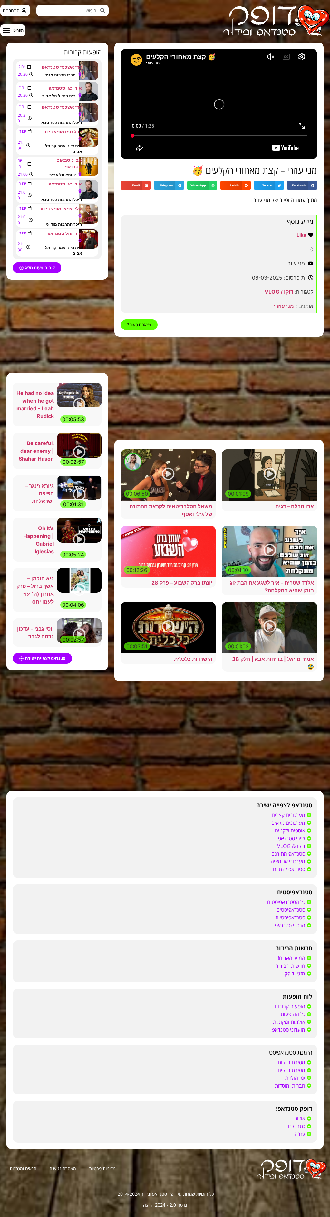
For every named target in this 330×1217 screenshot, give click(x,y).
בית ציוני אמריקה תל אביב (63, 148)
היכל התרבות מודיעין (63, 224)
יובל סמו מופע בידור (62, 131)
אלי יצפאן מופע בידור (60, 208)
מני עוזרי (284, 306)
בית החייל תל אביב (59, 95)
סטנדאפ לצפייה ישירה (284, 805)
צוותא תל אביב (62, 174)
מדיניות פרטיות (102, 1168)
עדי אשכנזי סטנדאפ (62, 67)
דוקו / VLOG (279, 292)
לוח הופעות (297, 996)
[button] (12, 30)
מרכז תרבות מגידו (60, 74)
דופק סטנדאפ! (294, 1108)
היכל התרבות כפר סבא (61, 122)
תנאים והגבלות (23, 1168)
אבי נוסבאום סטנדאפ (69, 163)
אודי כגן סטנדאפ (65, 87)
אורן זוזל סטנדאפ (64, 233)
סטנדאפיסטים (294, 892)
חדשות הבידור (294, 948)
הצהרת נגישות (62, 1168)
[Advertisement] (219, 388)
